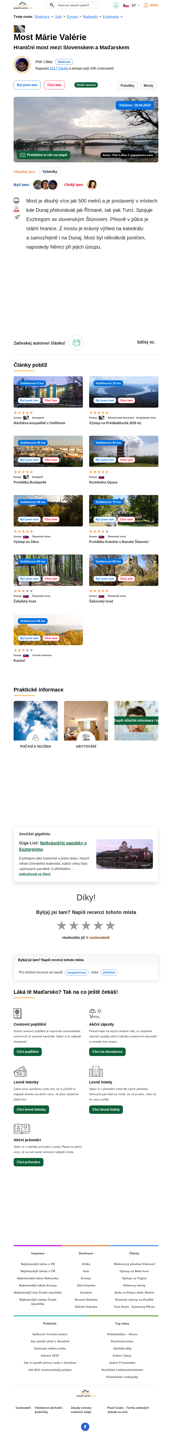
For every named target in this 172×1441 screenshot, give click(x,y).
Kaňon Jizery (122, 1355)
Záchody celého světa (50, 1348)
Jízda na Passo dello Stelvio (134, 1292)
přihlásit (109, 972)
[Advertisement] (92, 292)
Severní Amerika (86, 1299)
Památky (127, 85)
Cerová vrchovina (42, 655)
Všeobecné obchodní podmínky (48, 1410)
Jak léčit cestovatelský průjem (50, 1369)
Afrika (86, 1264)
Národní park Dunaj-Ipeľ (121, 417)
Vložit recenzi (86, 85)
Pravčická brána (122, 1341)
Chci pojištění (28, 1051)
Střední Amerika (86, 1306)
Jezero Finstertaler (122, 1362)
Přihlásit (116, 5)
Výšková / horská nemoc (49, 1334)
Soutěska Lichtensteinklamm (122, 1369)
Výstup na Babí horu (134, 1271)
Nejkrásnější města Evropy (38, 1285)
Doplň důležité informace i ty (136, 720)
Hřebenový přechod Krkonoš (134, 1264)
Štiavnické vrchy (41, 536)
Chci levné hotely (106, 1109)
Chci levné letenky (31, 1109)
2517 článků (59, 68)
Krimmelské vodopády (122, 1377)
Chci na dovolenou (107, 1051)
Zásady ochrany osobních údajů (81, 1410)
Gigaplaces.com (23, 5)
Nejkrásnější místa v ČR (38, 1264)
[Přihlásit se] (76, 342)
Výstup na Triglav (134, 1278)
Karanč (19, 660)
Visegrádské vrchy (146, 417)
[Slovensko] (103, 477)
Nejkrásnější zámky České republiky (37, 1301)
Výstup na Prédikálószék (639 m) (115, 423)
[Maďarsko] (27, 418)
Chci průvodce (28, 1162)
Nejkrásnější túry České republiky (38, 1292)
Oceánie (86, 1292)
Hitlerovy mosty (134, 1285)
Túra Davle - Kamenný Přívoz (134, 1306)
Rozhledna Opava (103, 482)
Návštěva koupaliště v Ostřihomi (39, 423)
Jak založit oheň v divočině (49, 1341)
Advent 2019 (50, 1355)
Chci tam (54, 85)
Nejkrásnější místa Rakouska (38, 1278)
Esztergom (38, 417)
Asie (86, 1271)
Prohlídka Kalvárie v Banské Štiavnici (119, 542)
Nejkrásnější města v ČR (38, 1271)
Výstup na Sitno (26, 542)
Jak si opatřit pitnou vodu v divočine (49, 1362)
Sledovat (64, 61)
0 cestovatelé (98, 938)
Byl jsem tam (27, 85)
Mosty (148, 85)
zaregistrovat (76, 972)
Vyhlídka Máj (122, 1348)
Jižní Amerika (86, 1285)
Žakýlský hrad (25, 601)
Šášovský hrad (101, 601)
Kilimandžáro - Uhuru (122, 1334)
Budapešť (37, 477)
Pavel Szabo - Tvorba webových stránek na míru (128, 1410)
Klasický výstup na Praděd (134, 1299)
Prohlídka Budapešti (30, 482)
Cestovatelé (23, 1407)
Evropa (17, 417)
